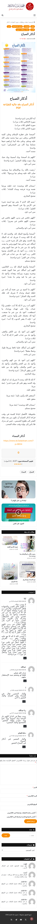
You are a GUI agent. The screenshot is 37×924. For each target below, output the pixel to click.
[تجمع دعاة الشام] (21, 6)
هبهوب (25, 864)
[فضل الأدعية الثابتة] (10, 540)
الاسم (35, 787)
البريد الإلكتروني (32, 796)
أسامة (25, 873)
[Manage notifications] (31, 918)
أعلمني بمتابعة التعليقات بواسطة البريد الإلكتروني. (21, 813)
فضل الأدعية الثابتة (12, 547)
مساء (23, 472)
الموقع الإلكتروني (32, 804)
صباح (31, 472)
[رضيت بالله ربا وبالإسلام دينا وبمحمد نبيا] (27, 544)
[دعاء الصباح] (10, 570)
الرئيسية (31, 22)
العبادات (12, 22)
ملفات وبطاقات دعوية (22, 22)
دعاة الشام (24, 881)
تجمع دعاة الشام (17, 26)
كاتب (32, 30)
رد (25, 658)
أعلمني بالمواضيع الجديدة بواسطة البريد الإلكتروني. (21, 817)
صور (9, 26)
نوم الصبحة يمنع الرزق (29, 579)
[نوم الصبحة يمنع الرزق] (27, 569)
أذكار (8, 22)
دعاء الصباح (14, 581)
